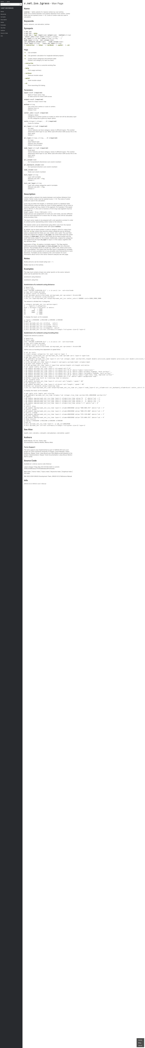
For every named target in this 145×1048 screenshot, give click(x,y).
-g (25, 55)
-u (25, 58)
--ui (67, 45)
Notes (2, 22)
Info (2, 36)
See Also (3, 27)
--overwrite (29, 45)
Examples (3, 25)
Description (4, 19)
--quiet (60, 45)
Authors (3, 30)
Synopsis (3, 17)
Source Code (4, 33)
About (140, 1045)
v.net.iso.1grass (7, 8)
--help (34, 33)
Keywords (3, 14)
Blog (139, 1043)
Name (2, 11)
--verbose (49, 45)
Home (140, 1040)
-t (25, 52)
